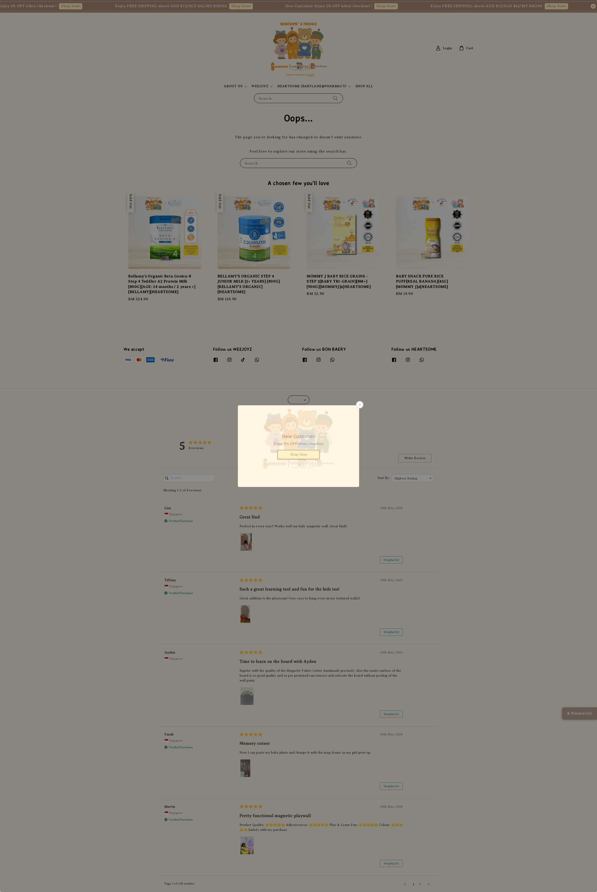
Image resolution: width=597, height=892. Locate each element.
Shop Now (298, 454)
